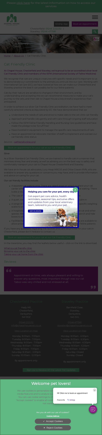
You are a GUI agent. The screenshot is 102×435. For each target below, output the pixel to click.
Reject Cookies (54, 428)
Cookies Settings (52, 416)
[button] (93, 409)
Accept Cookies (54, 421)
